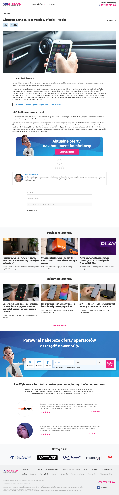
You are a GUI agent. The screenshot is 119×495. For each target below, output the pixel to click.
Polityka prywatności (77, 474)
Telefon (86, 469)
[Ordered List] (38, 204)
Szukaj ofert (110, 364)
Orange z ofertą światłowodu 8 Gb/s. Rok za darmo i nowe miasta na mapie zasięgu (59, 260)
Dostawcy (33, 474)
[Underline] (33, 204)
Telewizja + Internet (52, 469)
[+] (53, 204)
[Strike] (36, 204)
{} (50, 204)
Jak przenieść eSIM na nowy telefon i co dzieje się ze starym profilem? (58, 305)
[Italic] (31, 204)
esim (5, 25)
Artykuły (52, 4)
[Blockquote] (43, 204)
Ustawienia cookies (106, 474)
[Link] (48, 204)
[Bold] (28, 204)
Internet (40, 469)
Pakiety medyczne (106, 469)
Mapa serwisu (92, 474)
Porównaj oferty (37, 4)
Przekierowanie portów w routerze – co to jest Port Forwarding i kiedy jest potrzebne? (21, 260)
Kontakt (54, 474)
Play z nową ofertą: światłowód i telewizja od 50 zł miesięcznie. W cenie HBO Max (95, 260)
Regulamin (64, 474)
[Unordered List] (41, 204)
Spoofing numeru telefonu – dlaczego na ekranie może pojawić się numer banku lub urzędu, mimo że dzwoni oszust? (20, 308)
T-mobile (14, 25)
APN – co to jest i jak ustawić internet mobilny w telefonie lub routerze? (97, 305)
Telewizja (94, 469)
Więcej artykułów (59, 325)
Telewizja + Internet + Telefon (71, 469)
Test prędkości (44, 474)
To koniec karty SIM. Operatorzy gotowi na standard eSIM (38, 104)
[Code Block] (46, 204)
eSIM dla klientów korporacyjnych (25, 78)
